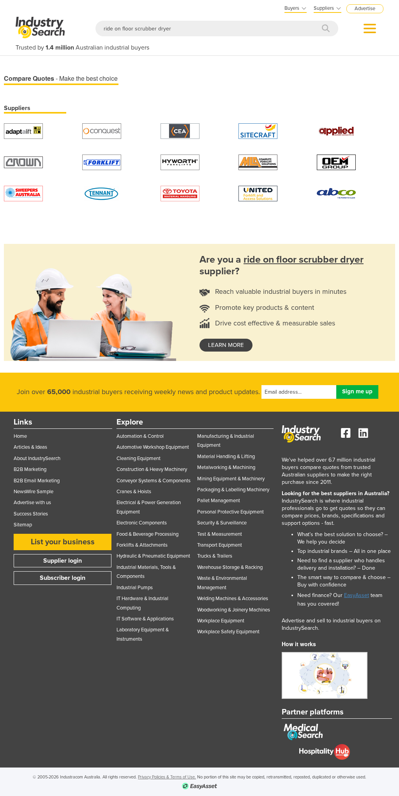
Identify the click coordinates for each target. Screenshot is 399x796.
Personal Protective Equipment (230, 512)
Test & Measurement (219, 534)
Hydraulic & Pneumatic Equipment (153, 556)
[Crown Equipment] (23, 161)
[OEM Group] (336, 161)
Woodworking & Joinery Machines (233, 610)
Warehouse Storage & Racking (230, 567)
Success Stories (31, 514)
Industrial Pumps (135, 588)
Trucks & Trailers (214, 556)
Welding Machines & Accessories (232, 598)
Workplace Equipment (220, 621)
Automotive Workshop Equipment (153, 447)
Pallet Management (218, 501)
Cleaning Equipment (139, 458)
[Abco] (336, 193)
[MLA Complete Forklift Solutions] (257, 161)
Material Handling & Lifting (226, 456)
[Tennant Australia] (101, 193)
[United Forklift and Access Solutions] (257, 193)
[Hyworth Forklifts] (180, 161)
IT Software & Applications (145, 619)
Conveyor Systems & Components (154, 481)
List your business (63, 542)
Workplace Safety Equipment (228, 632)
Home (20, 436)
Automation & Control (140, 436)
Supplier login (62, 561)
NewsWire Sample (33, 492)
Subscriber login (62, 578)
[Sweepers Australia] (23, 193)
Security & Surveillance (222, 523)
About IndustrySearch (37, 458)
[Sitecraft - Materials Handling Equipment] (257, 130)
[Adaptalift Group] (23, 130)
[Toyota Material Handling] (180, 193)
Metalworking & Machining (226, 467)
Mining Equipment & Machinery (231, 479)
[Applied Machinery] (336, 130)
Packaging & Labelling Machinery (233, 490)
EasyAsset (356, 595)
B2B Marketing (30, 469)
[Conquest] (101, 130)
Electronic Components (142, 523)
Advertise (365, 8)
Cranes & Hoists (134, 492)
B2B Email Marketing (37, 481)
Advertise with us (32, 502)
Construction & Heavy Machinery (152, 469)
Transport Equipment (219, 545)
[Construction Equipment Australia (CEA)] (180, 130)
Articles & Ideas (30, 447)
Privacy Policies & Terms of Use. (167, 777)
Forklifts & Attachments (142, 545)
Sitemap (23, 525)
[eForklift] (101, 161)
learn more (226, 344)
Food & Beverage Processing (147, 534)
